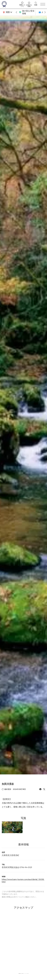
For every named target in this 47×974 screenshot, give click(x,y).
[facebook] (40, 789)
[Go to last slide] (16, 12)
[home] (10, 4)
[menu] (42, 4)
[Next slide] (45, 12)
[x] (44, 789)
